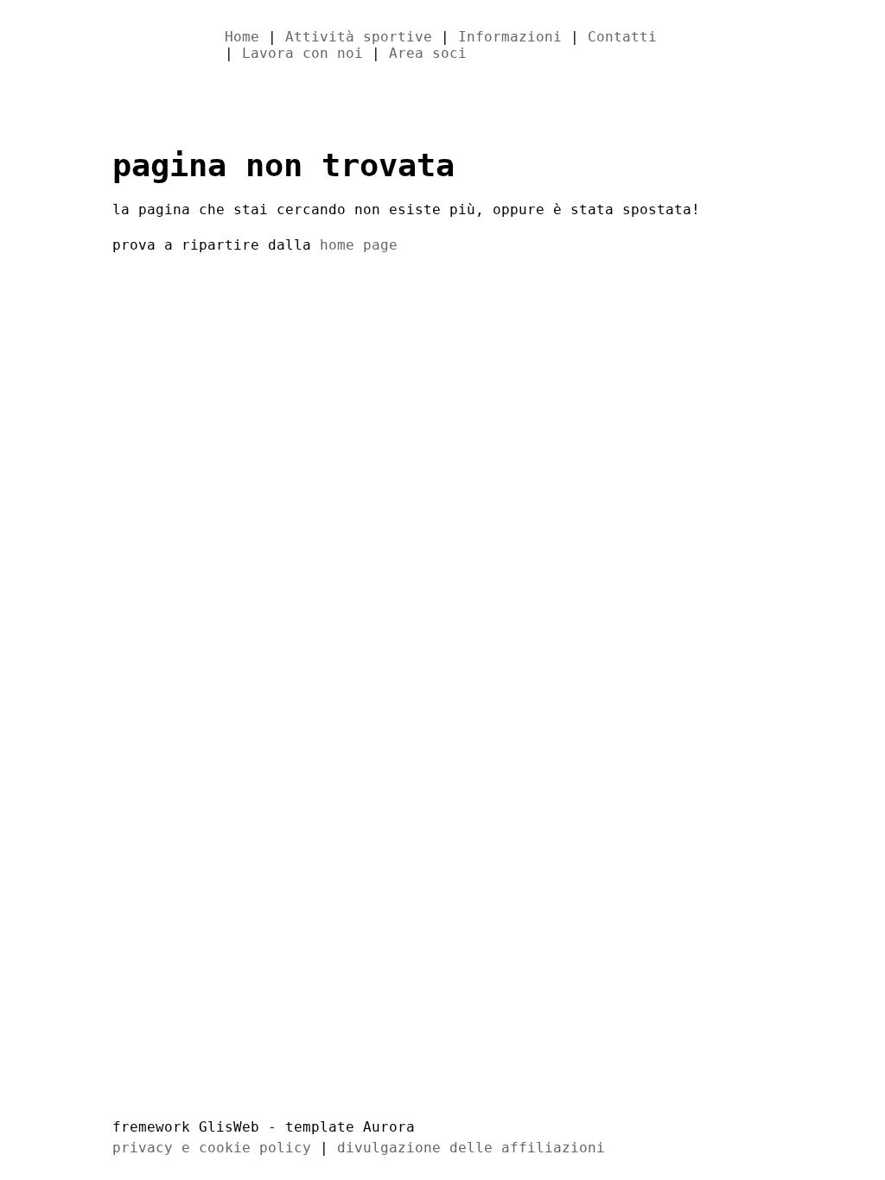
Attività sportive (358, 37)
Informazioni (510, 37)
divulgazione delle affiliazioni (471, 1147)
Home (242, 37)
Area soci (428, 53)
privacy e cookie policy (211, 1147)
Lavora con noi (302, 53)
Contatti (622, 37)
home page (359, 245)
